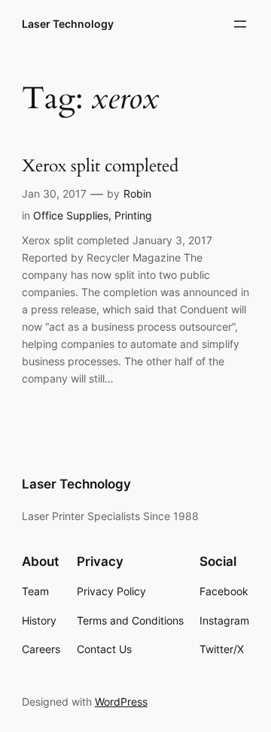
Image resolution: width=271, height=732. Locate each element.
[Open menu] (240, 24)
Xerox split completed (100, 166)
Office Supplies (70, 215)
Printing (133, 215)
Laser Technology (68, 23)
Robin (137, 193)
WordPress (121, 701)
